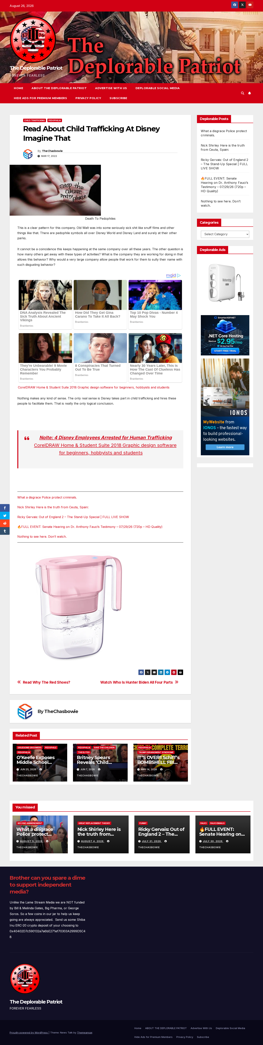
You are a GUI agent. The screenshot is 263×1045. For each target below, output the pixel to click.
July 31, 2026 (152, 841)
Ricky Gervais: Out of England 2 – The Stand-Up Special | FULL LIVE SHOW (73, 517)
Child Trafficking (34, 120)
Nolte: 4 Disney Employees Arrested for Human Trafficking (105, 437)
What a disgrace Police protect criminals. (47, 497)
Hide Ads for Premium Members (40, 98)
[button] (242, 93)
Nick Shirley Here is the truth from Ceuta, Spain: (53, 507)
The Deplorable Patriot (36, 68)
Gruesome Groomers (29, 747)
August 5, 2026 (31, 841)
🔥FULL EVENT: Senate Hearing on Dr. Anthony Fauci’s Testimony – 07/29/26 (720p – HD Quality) (89, 527)
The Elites (84, 752)
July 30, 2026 (213, 841)
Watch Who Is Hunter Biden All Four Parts (136, 682)
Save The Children (104, 747)
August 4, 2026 (92, 841)
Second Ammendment (30, 823)
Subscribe (118, 98)
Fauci (203, 823)
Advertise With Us (111, 88)
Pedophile (50, 747)
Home (18, 88)
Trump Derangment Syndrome (155, 752)
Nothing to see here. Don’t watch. (42, 536)
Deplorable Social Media (158, 88)
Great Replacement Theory (94, 823)
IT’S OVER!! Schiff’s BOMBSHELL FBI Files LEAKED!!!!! (158, 762)
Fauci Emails (217, 823)
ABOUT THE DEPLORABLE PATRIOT (59, 88)
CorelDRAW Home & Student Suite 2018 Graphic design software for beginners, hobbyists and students (93, 387)
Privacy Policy (88, 98)
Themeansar (84, 1032)
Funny (143, 823)
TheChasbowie (52, 151)
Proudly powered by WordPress (29, 1032)
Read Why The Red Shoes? (46, 682)
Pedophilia (55, 120)
